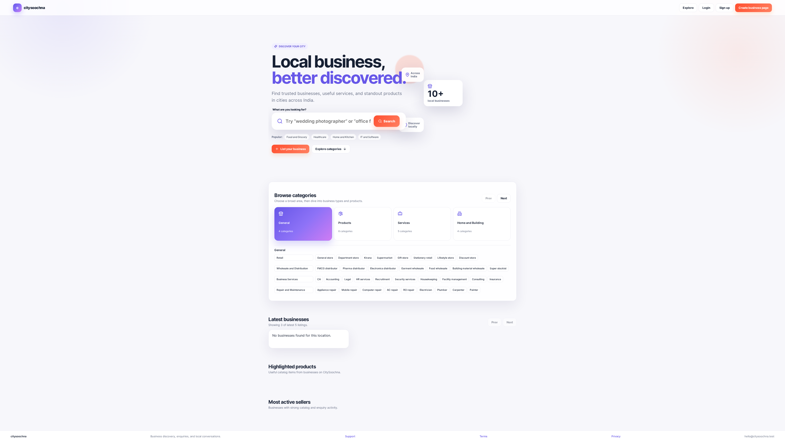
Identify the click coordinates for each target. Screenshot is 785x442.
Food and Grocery (297, 137)
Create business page (753, 7)
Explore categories (328, 149)
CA (319, 279)
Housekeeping (429, 279)
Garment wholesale (412, 268)
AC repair (392, 289)
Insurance (495, 279)
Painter (474, 289)
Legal (347, 279)
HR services (363, 279)
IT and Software (369, 137)
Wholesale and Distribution (292, 268)
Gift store (403, 257)
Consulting (478, 279)
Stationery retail (423, 257)
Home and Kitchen (343, 137)
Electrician (426, 289)
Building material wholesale (468, 268)
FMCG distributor (327, 268)
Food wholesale (438, 268)
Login (706, 7)
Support (350, 436)
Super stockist (498, 268)
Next (504, 198)
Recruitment (382, 279)
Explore (688, 7)
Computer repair (372, 289)
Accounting (332, 279)
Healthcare (320, 137)
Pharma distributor (354, 268)
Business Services (287, 279)
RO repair (408, 289)
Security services (405, 279)
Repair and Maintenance (291, 289)
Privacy (615, 436)
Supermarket (384, 257)
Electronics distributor (383, 268)
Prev (489, 198)
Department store (348, 257)
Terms (483, 436)
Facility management (454, 279)
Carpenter (458, 289)
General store (325, 257)
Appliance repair (326, 289)
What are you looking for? (289, 109)
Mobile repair (349, 289)
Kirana (368, 257)
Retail (280, 257)
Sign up (724, 7)
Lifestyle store (445, 257)
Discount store (467, 257)
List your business (293, 149)
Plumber (442, 289)
